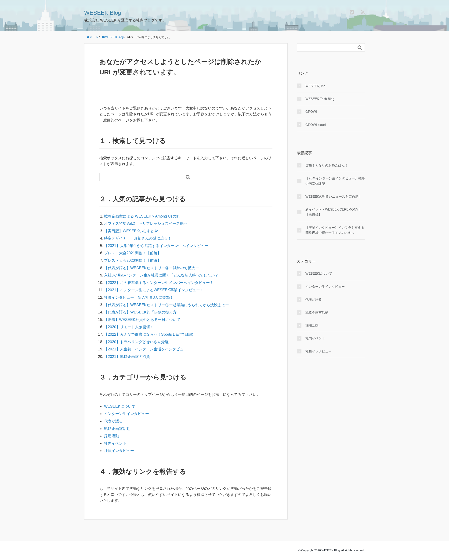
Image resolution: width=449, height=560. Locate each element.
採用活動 (111, 436)
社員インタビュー (119, 451)
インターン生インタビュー (126, 414)
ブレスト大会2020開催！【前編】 (132, 260)
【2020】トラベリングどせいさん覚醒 (136, 342)
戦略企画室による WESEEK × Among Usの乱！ (144, 216)
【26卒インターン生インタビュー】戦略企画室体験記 (335, 180)
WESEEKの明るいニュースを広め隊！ (333, 196)
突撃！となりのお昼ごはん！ (326, 165)
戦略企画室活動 (117, 429)
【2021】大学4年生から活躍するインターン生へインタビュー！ (158, 246)
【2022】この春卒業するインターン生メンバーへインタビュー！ (159, 283)
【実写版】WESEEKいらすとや (131, 231)
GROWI (311, 111)
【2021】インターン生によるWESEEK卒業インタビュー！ (154, 290)
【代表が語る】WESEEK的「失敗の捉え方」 (142, 312)
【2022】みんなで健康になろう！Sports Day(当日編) (148, 334)
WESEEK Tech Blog (319, 99)
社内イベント (115, 443)
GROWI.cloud (315, 125)
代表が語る (113, 421)
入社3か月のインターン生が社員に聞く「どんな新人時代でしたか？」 (163, 275)
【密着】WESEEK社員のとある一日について (142, 320)
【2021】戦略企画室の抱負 (127, 357)
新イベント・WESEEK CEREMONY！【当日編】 (333, 211)
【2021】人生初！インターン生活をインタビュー (145, 349)
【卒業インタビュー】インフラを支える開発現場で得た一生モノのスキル (334, 230)
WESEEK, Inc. (315, 86)
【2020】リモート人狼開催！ (129, 327)
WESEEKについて (119, 406)
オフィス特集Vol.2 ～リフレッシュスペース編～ (145, 223)
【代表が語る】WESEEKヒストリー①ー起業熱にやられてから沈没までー (166, 305)
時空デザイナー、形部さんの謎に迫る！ (137, 238)
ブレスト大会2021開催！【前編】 (132, 253)
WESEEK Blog (102, 13)
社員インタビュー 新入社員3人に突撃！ (139, 297)
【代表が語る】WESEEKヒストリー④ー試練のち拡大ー (151, 268)
